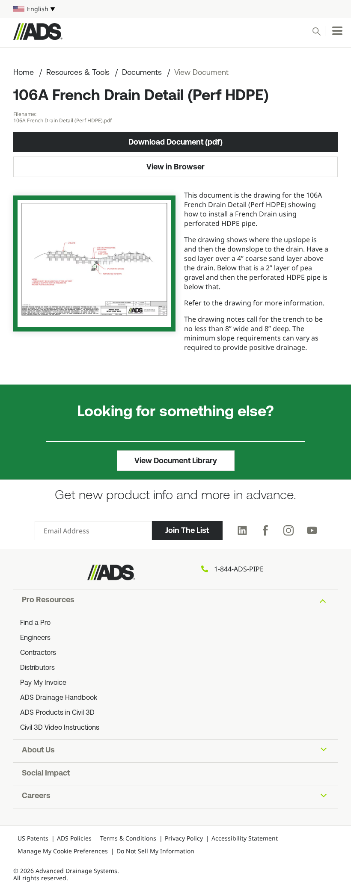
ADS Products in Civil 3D (57, 713)
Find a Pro (35, 623)
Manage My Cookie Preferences (63, 851)
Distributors (37, 668)
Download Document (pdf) (175, 142)
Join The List (187, 530)
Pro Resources (48, 600)
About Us (38, 751)
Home (23, 73)
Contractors (38, 653)
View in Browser (175, 167)
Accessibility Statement (244, 838)
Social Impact (46, 774)
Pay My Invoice (43, 683)
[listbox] (175, 9)
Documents (142, 73)
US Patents (33, 838)
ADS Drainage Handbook (58, 698)
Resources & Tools (78, 73)
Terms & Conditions (128, 838)
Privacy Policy (184, 838)
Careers (36, 796)
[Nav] (337, 31)
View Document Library (175, 461)
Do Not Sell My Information (155, 851)
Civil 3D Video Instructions (59, 728)
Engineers (35, 638)
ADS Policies (74, 838)
